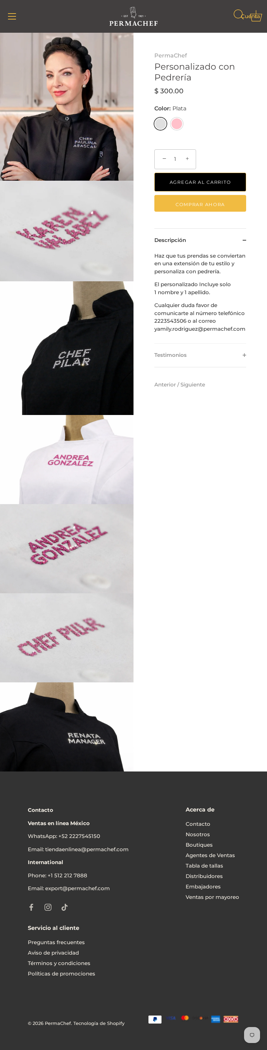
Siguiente (192, 384)
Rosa (177, 124)
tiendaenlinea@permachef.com (87, 849)
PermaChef (170, 55)
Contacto (198, 824)
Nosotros (198, 834)
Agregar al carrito (200, 182)
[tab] (200, 298)
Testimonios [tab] (170, 355)
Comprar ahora (200, 204)
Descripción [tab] (170, 240)
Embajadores (203, 886)
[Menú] (12, 16)
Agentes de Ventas (210, 855)
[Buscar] (238, 17)
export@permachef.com (77, 888)
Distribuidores (204, 876)
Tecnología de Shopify (98, 1023)
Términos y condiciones (59, 963)
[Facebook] (31, 906)
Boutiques (199, 844)
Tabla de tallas (204, 865)
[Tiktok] (64, 906)
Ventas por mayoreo (212, 897)
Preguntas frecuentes (56, 942)
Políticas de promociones (61, 973)
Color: (170, 108)
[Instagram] (47, 906)
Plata (160, 124)
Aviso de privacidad (53, 952)
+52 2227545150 (79, 836)
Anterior (165, 384)
